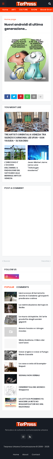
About (25, 454)
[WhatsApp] (27, 96)
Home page (10, 19)
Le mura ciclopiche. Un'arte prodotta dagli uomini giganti (33, 319)
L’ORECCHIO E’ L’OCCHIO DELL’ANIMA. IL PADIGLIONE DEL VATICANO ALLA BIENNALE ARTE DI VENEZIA (12, 170)
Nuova (7, 261)
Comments (22, 287)
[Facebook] (7, 96)
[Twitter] (14, 96)
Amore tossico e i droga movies (31, 329)
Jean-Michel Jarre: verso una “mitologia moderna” (37, 166)
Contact (36, 454)
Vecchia (45, 261)
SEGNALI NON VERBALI (29, 375)
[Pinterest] (21, 96)
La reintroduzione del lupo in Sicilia (33, 306)
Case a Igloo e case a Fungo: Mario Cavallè (34, 353)
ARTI (13, 9)
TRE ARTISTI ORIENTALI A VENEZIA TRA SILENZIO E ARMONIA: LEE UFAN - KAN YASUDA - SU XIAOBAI (25, 137)
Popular (9, 287)
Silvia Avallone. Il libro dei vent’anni (31, 341)
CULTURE (23, 9)
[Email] (34, 96)
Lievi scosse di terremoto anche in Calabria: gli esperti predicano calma (33, 296)
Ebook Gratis (46, 9)
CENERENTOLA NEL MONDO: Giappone (32, 388)
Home (5, 9)
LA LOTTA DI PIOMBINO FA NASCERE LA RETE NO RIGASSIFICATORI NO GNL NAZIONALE (31, 403)
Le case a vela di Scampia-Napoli (33, 365)
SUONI (34, 9)
